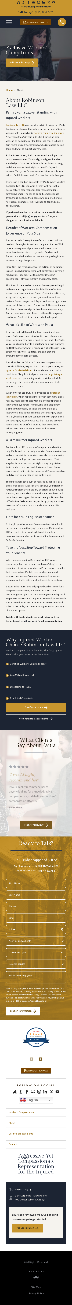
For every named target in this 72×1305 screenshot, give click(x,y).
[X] (48, 2)
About (12, 1123)
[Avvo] (18, 2)
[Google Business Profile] (33, 2)
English (32, 1100)
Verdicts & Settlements (21, 1133)
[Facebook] (28, 2)
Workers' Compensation (21, 1112)
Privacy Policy (36, 1293)
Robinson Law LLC (15, 125)
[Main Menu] (9, 22)
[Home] (36, 1071)
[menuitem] (36, 1287)
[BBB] (23, 2)
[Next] (40, 1057)
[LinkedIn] (43, 2)
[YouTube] (53, 2)
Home (9, 90)
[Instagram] (38, 2)
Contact (13, 1144)
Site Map (36, 1287)
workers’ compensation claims (49, 133)
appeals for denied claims (19, 370)
